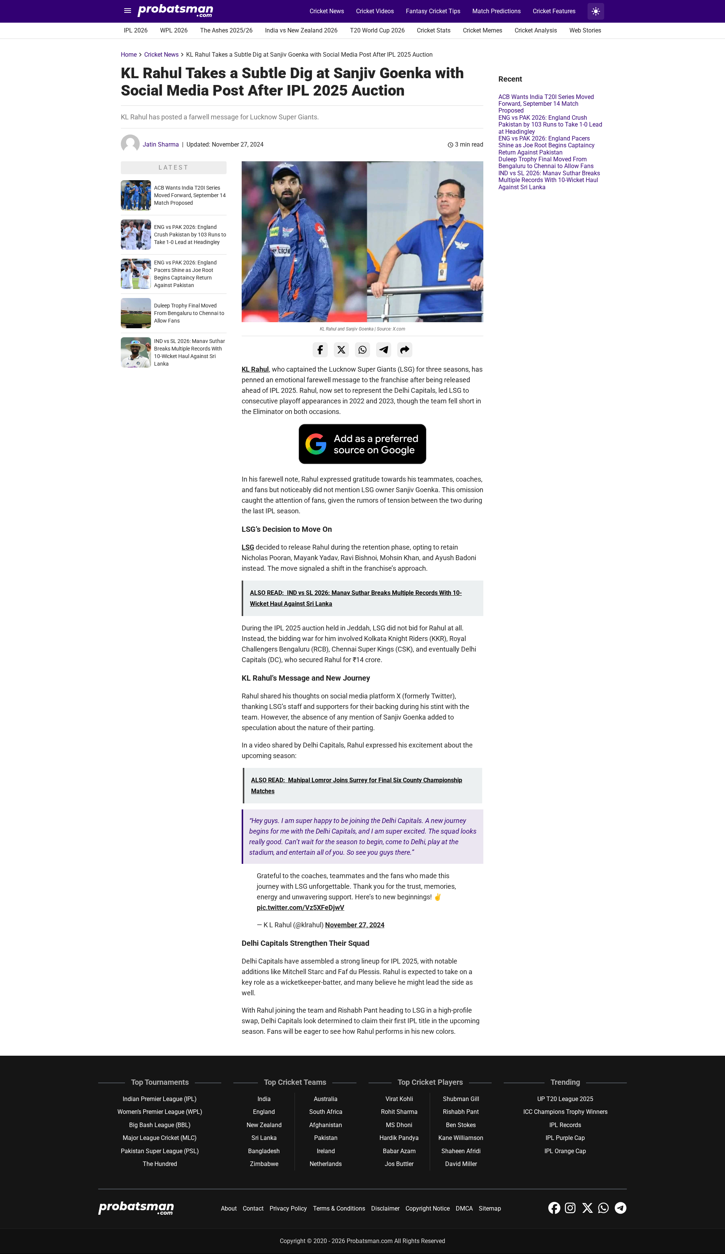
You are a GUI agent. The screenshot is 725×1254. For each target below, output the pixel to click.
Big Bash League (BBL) (160, 1125)
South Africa (325, 1111)
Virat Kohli (399, 1099)
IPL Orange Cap (565, 1151)
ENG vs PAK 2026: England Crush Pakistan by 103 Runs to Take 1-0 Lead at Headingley (190, 234)
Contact (253, 1208)
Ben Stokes (461, 1125)
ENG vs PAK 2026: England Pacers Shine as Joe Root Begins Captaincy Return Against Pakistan (546, 145)
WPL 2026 (174, 30)
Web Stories (585, 30)
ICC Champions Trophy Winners (565, 1111)
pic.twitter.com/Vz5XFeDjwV (300, 907)
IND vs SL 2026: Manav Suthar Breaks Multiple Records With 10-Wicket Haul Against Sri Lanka (549, 180)
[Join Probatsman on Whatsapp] (605, 1211)
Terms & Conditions (339, 1208)
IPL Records (565, 1125)
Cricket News (327, 11)
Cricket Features (554, 11)
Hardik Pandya (399, 1137)
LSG (248, 547)
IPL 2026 (136, 30)
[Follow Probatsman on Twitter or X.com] (588, 1211)
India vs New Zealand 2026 (301, 30)
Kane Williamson (460, 1137)
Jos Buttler (399, 1164)
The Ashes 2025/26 (226, 30)
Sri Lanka (264, 1137)
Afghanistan (325, 1125)
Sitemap (490, 1208)
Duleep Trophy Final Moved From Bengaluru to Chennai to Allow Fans (189, 313)
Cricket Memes (482, 30)
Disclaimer (385, 1208)
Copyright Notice (428, 1208)
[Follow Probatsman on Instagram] (571, 1211)
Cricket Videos (375, 11)
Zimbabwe (264, 1164)
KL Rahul (255, 369)
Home (129, 54)
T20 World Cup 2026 (377, 30)
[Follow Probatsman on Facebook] (555, 1211)
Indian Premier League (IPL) (160, 1099)
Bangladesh (264, 1151)
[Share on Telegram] (383, 349)
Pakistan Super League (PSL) (160, 1151)
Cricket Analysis (536, 30)
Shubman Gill (461, 1099)
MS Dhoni (399, 1125)
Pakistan (326, 1137)
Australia (326, 1099)
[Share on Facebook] (320, 349)
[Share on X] (341, 349)
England (264, 1111)
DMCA (464, 1208)
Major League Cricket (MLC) (160, 1137)
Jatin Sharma (161, 144)
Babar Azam (399, 1151)
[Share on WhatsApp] (362, 349)
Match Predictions (496, 11)
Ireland (326, 1151)
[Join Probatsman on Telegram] (621, 1211)
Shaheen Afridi (461, 1151)
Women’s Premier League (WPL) (159, 1111)
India (264, 1099)
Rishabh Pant (461, 1111)
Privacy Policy (288, 1208)
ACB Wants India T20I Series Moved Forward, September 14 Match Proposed (190, 195)
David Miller (461, 1164)
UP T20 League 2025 (565, 1099)
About (229, 1208)
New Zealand (264, 1125)
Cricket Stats (433, 30)
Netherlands (326, 1164)
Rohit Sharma (399, 1111)
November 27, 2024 (354, 925)
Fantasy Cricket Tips (433, 11)
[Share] (404, 349)
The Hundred (160, 1164)
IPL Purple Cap (565, 1137)
